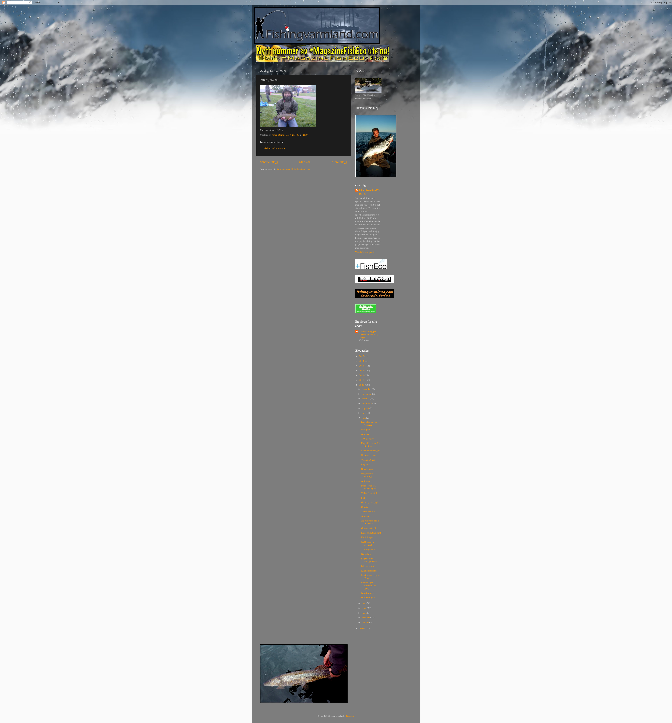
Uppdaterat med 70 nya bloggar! (369, 336)
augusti (365, 408)
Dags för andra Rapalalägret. (369, 487)
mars (364, 612)
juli (364, 412)
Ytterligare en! (368, 549)
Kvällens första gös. (370, 450)
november (367, 393)
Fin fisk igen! (367, 537)
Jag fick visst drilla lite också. (370, 522)
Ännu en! (365, 433)
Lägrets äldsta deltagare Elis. (369, 560)
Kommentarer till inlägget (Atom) (293, 169)
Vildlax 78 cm (368, 459)
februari (366, 617)
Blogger (350, 716)
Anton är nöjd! (368, 511)
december (367, 389)
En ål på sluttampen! (371, 532)
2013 (362, 365)
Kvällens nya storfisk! (367, 543)
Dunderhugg (367, 469)
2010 (362, 380)
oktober (366, 398)
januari (365, 622)
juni (364, 417)
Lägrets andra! (368, 565)
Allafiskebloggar (367, 331)
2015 (362, 356)
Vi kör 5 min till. (369, 493)
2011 (362, 375)
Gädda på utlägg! (369, 502)
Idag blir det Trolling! (367, 475)
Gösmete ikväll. (368, 528)
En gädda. (366, 464)
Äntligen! (366, 480)
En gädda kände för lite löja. (370, 444)
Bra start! (365, 506)
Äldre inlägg (339, 162)
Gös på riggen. (368, 597)
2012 (362, 370)
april (364, 608)
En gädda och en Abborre (369, 423)
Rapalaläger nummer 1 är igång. (368, 585)
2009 (362, 384)
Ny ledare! (366, 553)
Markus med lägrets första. (370, 577)
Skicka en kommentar (275, 148)
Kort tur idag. (367, 592)
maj (364, 603)
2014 (362, 360)
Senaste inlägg (269, 162)
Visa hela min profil (364, 252)
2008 (362, 628)
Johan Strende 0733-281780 (369, 192)
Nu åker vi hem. (369, 455)
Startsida (304, 162)
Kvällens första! (369, 570)
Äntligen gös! (367, 438)
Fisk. (363, 497)
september (367, 403)
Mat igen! (366, 429)
